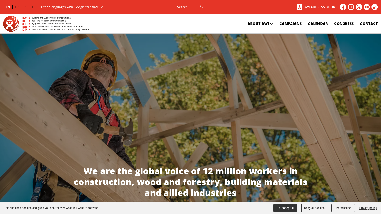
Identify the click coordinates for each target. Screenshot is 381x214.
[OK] (202, 7)
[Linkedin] (374, 7)
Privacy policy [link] (368, 208)
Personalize (343, 208)
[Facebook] (343, 7)
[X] (359, 7)
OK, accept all (285, 208)
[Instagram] (351, 7)
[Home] (47, 23)
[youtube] (367, 7)
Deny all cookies (314, 208)
